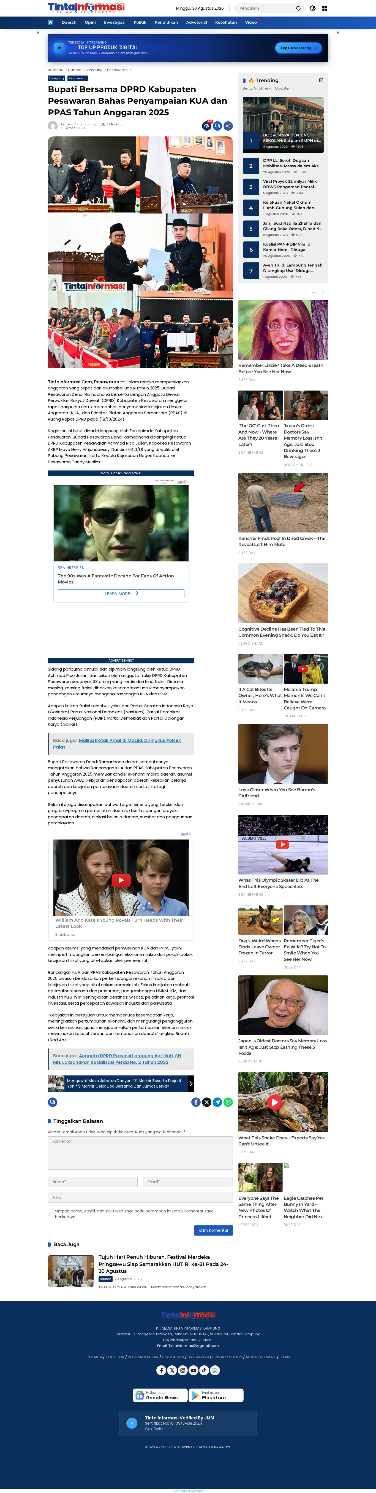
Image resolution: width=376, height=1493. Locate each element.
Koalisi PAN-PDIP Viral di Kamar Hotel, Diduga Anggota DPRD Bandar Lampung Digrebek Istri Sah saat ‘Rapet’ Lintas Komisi (291, 247)
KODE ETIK (114, 1357)
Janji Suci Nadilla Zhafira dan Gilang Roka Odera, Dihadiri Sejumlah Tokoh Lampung (292, 226)
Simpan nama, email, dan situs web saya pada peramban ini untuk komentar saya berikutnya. (134, 1214)
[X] (172, 1374)
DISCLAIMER (173, 1357)
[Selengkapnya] (321, 80)
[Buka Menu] (324, 8)
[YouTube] (194, 1374)
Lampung (56, 78)
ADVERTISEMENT (261, 1357)
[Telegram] (217, 1102)
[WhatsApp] (228, 1102)
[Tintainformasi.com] (86, 8)
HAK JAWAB (198, 1357)
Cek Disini (154, 1429)
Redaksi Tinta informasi (79, 124)
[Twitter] (206, 1102)
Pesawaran (77, 78)
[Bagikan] (228, 126)
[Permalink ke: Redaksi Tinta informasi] (54, 126)
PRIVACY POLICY (227, 1357)
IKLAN (284, 1357)
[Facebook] (196, 1102)
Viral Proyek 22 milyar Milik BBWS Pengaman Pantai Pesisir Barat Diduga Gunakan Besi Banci (290, 184)
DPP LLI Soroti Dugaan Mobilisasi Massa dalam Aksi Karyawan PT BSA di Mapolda (293, 163)
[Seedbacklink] (215, 1370)
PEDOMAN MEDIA (143, 1357)
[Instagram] (183, 1374)
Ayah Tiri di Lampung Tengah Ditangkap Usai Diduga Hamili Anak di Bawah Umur (293, 268)
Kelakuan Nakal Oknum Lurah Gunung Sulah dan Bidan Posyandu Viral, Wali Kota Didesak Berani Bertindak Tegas (290, 205)
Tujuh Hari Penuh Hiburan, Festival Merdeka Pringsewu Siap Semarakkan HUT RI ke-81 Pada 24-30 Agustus (163, 1264)
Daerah (105, 1279)
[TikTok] (204, 1374)
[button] (298, 8)
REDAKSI (94, 1357)
